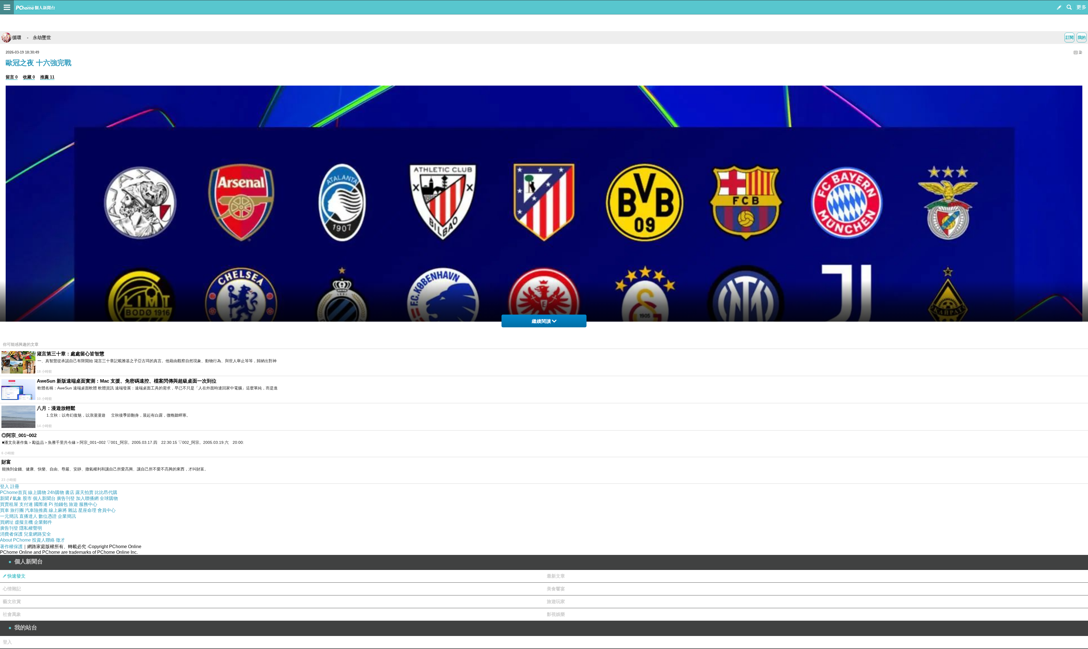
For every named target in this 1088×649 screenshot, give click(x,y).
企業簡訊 (67, 516)
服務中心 (88, 504)
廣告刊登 (66, 498)
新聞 (4, 498)
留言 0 (12, 77)
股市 (27, 498)
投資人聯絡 (43, 540)
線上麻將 (58, 510)
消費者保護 (11, 534)
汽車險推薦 (36, 510)
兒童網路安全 (37, 534)
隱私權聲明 (30, 528)
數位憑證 (48, 516)
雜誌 (72, 510)
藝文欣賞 (12, 601)
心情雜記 (12, 588)
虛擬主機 (24, 522)
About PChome (15, 540)
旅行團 (17, 510)
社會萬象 (12, 614)
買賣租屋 (9, 504)
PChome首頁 (13, 492)
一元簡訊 (9, 516)
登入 (4, 486)
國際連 (41, 504)
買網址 (7, 522)
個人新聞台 (44, 498)
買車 (4, 510)
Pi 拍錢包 (58, 504)
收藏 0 (29, 77)
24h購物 (55, 492)
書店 (69, 492)
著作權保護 (11, 546)
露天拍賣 (84, 492)
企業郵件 (43, 522)
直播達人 (28, 516)
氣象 (17, 498)
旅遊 (73, 504)
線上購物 (37, 492)
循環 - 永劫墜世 (31, 37)
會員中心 (106, 510)
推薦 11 (47, 77)
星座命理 (87, 510)
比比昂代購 (106, 492)
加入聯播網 (87, 498)
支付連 (26, 504)
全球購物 (109, 498)
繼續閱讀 (541, 321)
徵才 (60, 540)
